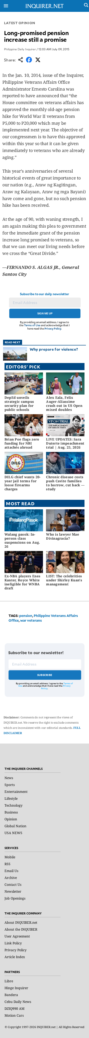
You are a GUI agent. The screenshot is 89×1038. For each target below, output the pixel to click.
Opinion (11, 819)
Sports (10, 784)
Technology (14, 805)
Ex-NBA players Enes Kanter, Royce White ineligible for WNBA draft (22, 582)
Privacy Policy (52, 328)
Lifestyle (11, 798)
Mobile (10, 857)
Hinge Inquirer (16, 988)
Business (11, 812)
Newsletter (13, 891)
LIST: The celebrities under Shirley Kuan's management (64, 580)
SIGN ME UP (44, 313)
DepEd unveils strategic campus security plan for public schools (19, 403)
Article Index (15, 957)
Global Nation (15, 826)
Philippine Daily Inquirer (20, 49)
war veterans (31, 620)
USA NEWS (13, 833)
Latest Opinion (19, 23)
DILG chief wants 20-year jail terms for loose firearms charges (23, 483)
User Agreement (17, 936)
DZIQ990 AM (14, 1008)
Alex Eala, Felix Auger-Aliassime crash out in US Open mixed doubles (64, 403)
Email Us (11, 870)
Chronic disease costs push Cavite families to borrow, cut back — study (65, 483)
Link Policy (13, 943)
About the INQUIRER (21, 929)
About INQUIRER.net (21, 922)
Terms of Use (32, 325)
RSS (7, 864)
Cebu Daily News (18, 1001)
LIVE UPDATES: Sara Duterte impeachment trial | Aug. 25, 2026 (65, 443)
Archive (11, 877)
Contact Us (13, 884)
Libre (9, 981)
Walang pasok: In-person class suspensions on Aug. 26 (22, 540)
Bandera (11, 994)
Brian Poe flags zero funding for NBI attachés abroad (22, 443)
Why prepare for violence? (54, 349)
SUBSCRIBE (44, 675)
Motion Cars (14, 1015)
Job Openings (15, 898)
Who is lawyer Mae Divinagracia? (62, 536)
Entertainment (16, 791)
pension (25, 615)
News (9, 778)
